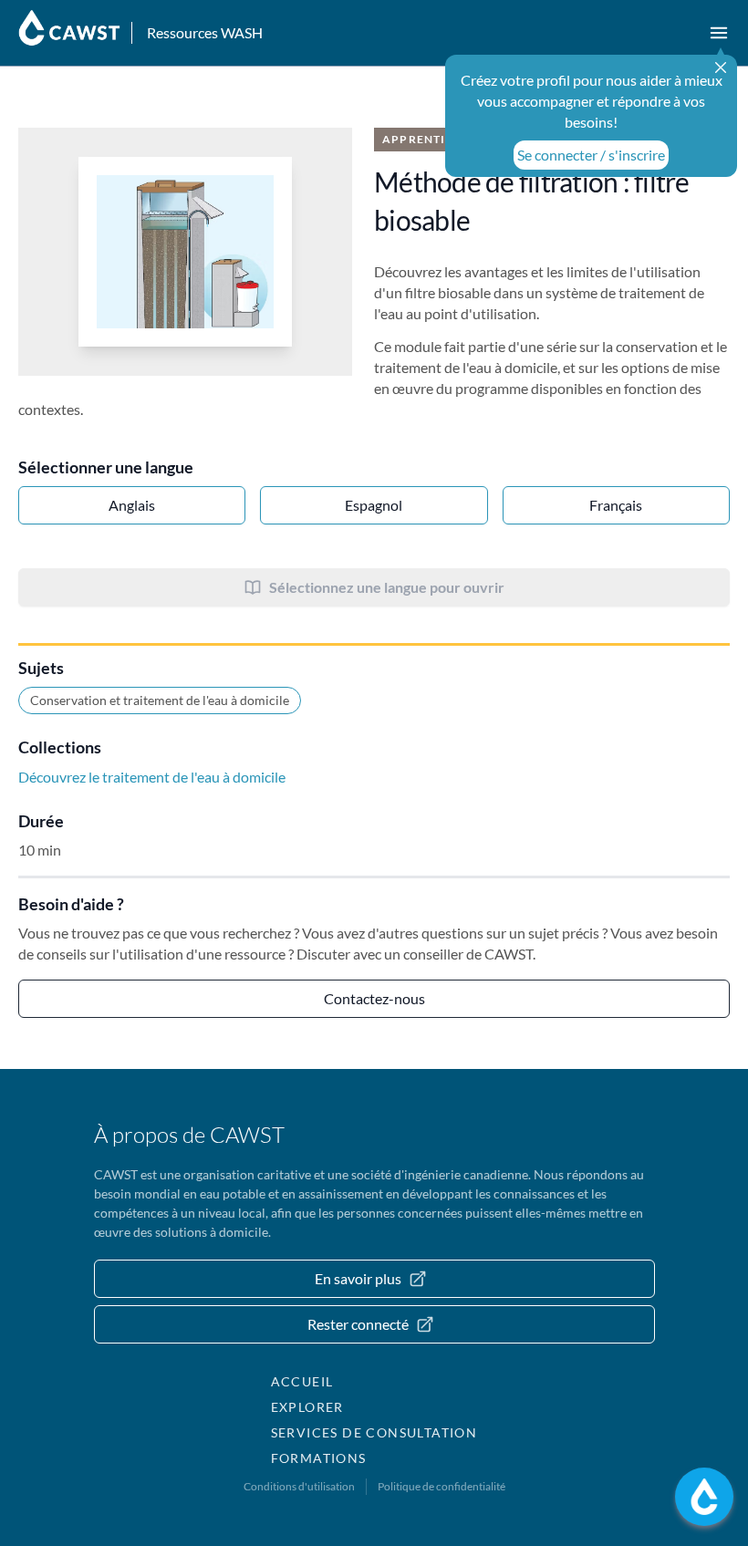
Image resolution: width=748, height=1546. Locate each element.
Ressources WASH (205, 32)
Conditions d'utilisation (299, 1486)
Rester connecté (358, 1324)
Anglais (132, 505)
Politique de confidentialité (441, 1486)
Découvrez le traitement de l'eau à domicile (152, 776)
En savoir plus (358, 1278)
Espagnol (373, 505)
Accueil (302, 1381)
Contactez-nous (374, 998)
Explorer (307, 1407)
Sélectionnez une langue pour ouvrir (386, 587)
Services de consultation (374, 1432)
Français (615, 505)
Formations (319, 1458)
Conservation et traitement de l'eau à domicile (159, 700)
